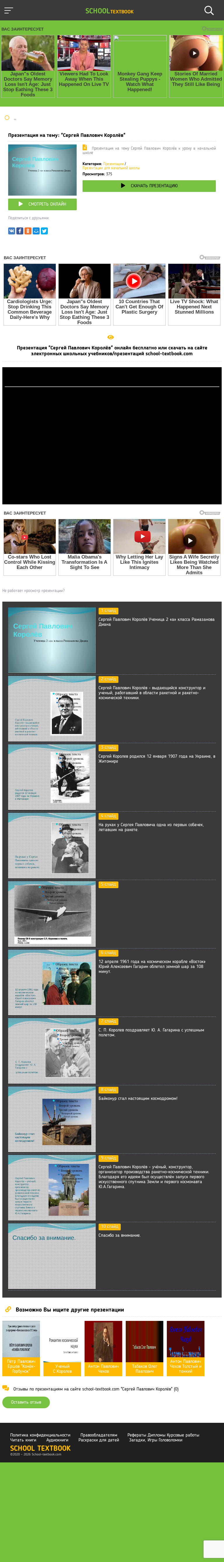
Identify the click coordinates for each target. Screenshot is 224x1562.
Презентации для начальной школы (111, 168)
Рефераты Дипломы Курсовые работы (163, 1435)
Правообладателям (98, 1435)
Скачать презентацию (154, 186)
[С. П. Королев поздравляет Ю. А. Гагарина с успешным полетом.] (52, 1082)
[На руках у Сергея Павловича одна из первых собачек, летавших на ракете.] (52, 877)
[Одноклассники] (28, 232)
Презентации (113, 164)
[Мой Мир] (36, 232)
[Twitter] (44, 232)
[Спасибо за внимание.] (52, 1287)
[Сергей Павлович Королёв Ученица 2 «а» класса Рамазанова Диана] (52, 671)
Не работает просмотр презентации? (33, 591)
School (109, 11)
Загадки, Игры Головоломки (155, 1440)
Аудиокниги (57, 1440)
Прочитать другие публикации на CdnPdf (112, 501)
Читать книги (23, 1440)
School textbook (40, 1449)
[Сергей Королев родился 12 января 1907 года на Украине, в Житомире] (52, 808)
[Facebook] (19, 232)
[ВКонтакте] (11, 232)
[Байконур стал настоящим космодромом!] (52, 1150)
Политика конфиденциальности (40, 1435)
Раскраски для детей (98, 1440)
